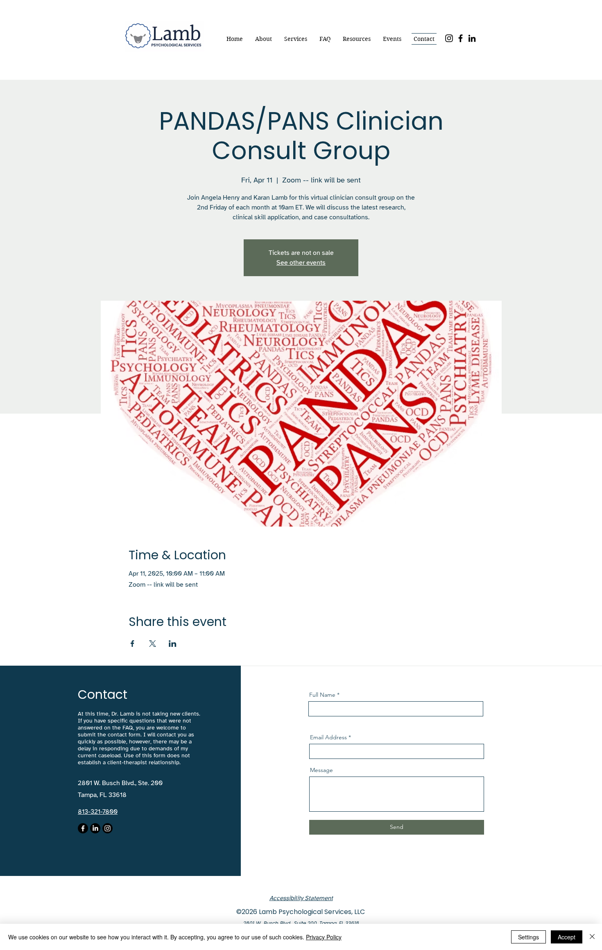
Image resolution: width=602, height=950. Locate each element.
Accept (566, 937)
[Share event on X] (152, 643)
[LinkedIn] (472, 38)
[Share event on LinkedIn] (173, 643)
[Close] (592, 936)
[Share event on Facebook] (132, 643)
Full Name (322, 695)
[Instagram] (449, 38)
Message (321, 770)
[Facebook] (460, 38)
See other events (301, 263)
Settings (528, 937)
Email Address (328, 737)
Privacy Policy (324, 937)
